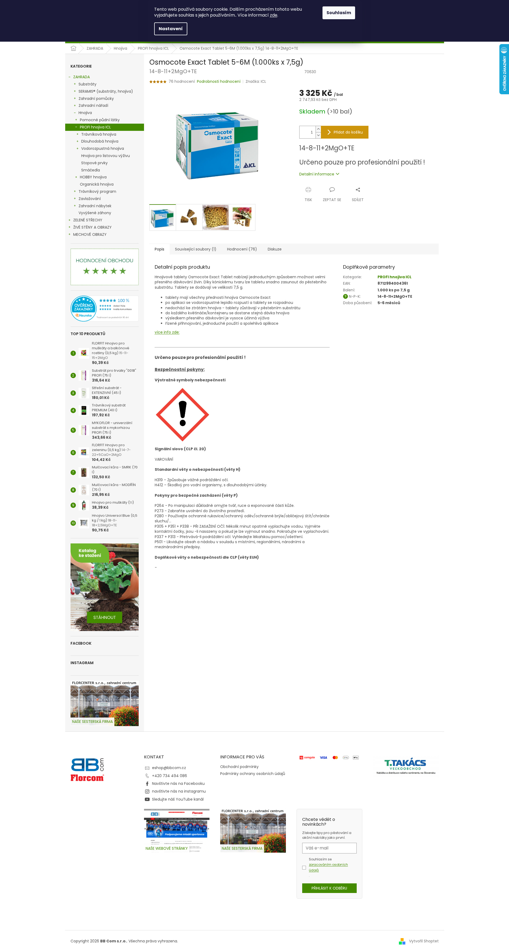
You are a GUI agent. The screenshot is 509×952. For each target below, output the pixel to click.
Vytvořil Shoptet (424, 941)
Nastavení (171, 29)
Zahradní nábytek (95, 206)
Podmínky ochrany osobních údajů (252, 773)
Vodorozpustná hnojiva (102, 148)
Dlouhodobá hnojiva (99, 141)
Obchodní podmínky (239, 766)
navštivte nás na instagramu (179, 791)
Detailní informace (316, 174)
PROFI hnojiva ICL (95, 127)
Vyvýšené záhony (95, 213)
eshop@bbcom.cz (169, 767)
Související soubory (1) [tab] (195, 249)
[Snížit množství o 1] (318, 135)
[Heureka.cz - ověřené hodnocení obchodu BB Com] (105, 309)
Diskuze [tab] (275, 249)
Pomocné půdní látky (100, 120)
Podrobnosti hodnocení (218, 81)
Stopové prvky (94, 163)
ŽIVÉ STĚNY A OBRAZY (92, 227)
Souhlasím (339, 13)
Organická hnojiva (97, 184)
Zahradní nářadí (93, 105)
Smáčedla (90, 170)
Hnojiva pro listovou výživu (105, 155)
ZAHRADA (81, 77)
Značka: (256, 81)
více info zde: (167, 332)
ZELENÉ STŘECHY (87, 220)
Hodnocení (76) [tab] (242, 249)
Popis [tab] (159, 249)
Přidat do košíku (348, 132)
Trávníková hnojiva (98, 134)
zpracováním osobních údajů (328, 867)
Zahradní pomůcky (96, 98)
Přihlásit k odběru (329, 888)
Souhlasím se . (328, 867)
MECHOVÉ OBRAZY (90, 234)
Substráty (87, 84)
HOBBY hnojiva (93, 177)
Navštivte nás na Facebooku (178, 783)
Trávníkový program (97, 191)
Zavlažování (90, 198)
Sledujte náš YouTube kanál (178, 799)
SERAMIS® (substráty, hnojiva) (106, 91)
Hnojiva (85, 112)
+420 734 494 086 (169, 775)
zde (273, 15)
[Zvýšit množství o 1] (318, 129)
